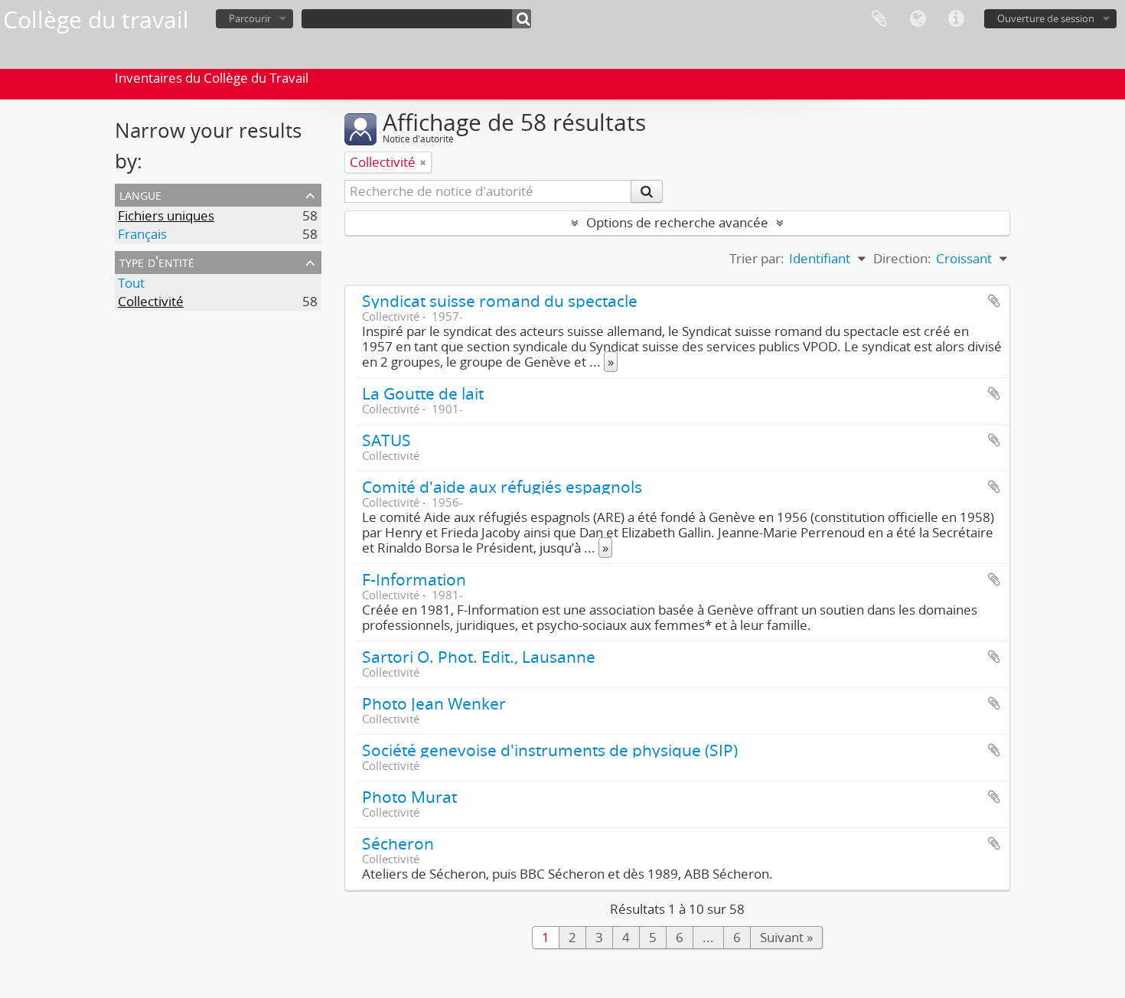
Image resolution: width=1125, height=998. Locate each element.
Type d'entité (156, 261)
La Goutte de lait (423, 393)
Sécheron (398, 843)
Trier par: (756, 258)
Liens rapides (956, 19)
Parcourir (250, 18)
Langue (917, 19)
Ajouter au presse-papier (994, 300)
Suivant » (786, 937)
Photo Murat (409, 796)
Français (142, 234)
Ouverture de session (1045, 18)
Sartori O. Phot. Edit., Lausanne (478, 656)
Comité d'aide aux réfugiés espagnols (502, 486)
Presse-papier (879, 19)
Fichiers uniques (166, 215)
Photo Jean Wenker (434, 703)
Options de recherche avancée (677, 222)
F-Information (414, 579)
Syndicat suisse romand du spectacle (500, 300)
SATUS (386, 440)
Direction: (902, 258)
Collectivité (151, 301)
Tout (131, 283)
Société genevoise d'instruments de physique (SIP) (550, 750)
